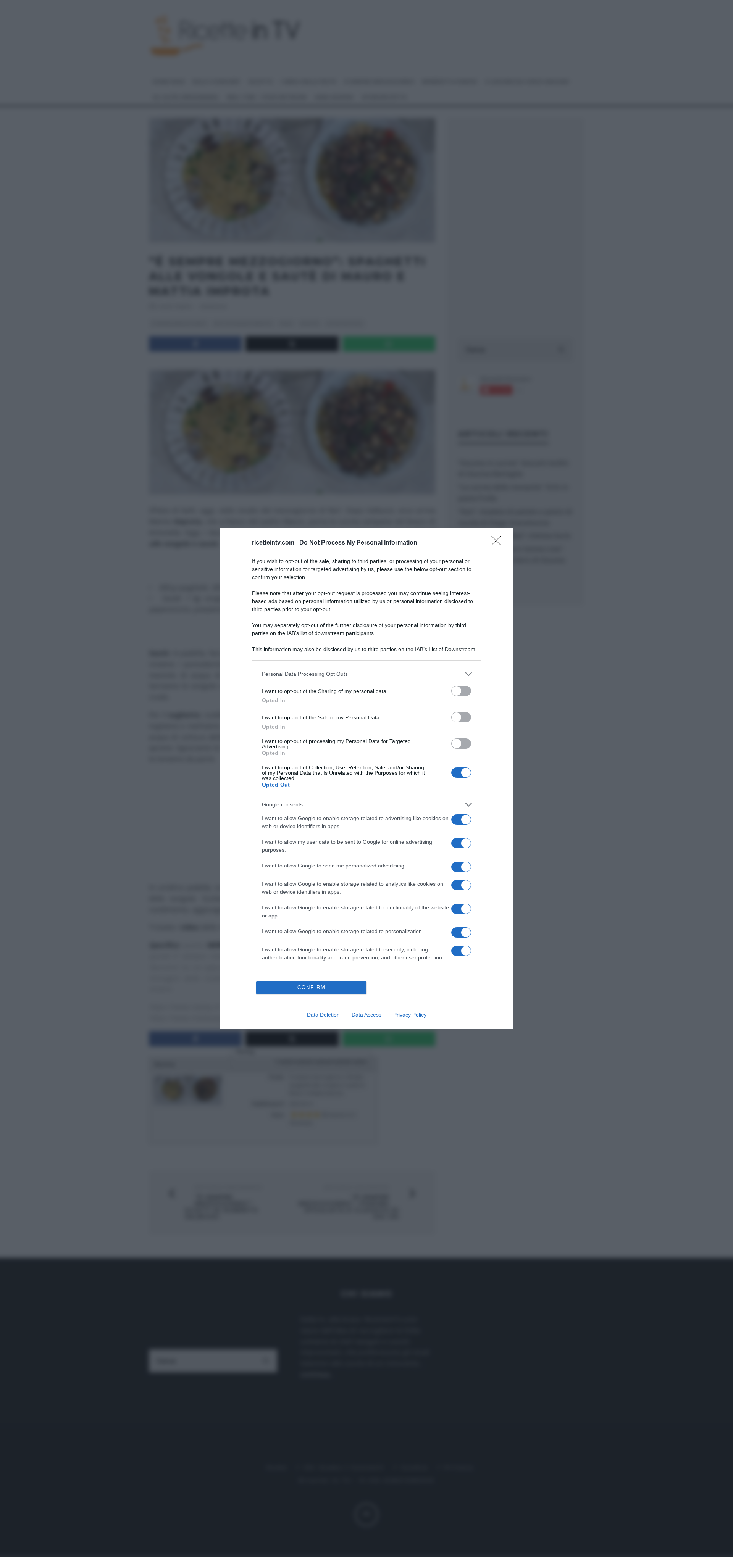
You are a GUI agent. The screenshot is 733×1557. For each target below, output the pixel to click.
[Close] (498, 543)
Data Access (366, 1015)
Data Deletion (323, 1015)
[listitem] (366, 674)
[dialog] (366, 778)
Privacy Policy (409, 1015)
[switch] (461, 691)
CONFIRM (311, 987)
